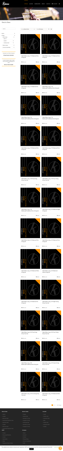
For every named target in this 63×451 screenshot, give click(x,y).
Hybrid (5, 40)
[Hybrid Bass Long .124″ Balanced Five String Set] (30, 228)
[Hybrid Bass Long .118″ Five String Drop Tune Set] (30, 167)
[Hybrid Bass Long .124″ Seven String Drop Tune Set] (51, 351)
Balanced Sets (5, 418)
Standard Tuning (26, 418)
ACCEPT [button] (31, 449)
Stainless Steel (6, 42)
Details (38, 62)
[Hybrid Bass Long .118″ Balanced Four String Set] (51, 136)
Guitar (44, 414)
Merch (3, 33)
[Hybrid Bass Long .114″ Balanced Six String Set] (30, 75)
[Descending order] (34, 29)
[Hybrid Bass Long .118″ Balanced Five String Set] (30, 136)
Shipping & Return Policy (8, 443)
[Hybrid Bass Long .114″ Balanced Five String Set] (30, 44)
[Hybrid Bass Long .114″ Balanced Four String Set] (51, 44)
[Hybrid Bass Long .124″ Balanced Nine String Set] (30, 259)
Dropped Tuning (26, 420)
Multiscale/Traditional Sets (8, 420)
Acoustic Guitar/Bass (6, 47)
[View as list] (51, 29)
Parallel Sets (25, 416)
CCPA (24, 443)
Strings (3, 35)
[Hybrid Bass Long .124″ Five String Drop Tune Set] (30, 320)
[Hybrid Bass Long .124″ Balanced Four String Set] (51, 228)
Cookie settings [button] (57, 447)
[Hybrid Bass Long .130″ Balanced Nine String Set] (51, 382)
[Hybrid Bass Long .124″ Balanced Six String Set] (30, 289)
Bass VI (5, 38)
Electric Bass (5, 37)
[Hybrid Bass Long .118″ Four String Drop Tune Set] (51, 167)
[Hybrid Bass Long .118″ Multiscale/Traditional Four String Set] (30, 197)
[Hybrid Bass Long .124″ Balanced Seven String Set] (51, 259)
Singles (4, 416)
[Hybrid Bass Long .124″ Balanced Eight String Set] (51, 197)
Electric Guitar (5, 45)
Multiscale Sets (26, 422)
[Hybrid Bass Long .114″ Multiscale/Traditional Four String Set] (30, 105)
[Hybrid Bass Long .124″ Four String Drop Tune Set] (51, 320)
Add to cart (24, 62)
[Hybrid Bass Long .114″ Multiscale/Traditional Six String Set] (51, 105)
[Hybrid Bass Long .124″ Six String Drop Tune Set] (30, 382)
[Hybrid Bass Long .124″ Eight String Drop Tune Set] (51, 289)
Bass (44, 420)
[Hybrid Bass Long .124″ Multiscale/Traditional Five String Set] (30, 351)
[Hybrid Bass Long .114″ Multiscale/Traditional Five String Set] (51, 75)
